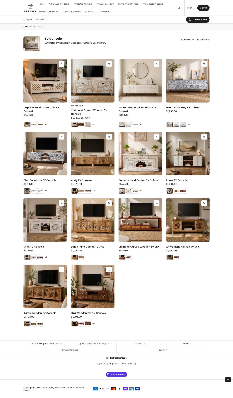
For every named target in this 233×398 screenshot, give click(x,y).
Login (189, 7)
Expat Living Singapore (107, 363)
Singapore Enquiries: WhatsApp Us (93, 343)
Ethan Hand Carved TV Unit (87, 246)
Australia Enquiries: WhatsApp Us (47, 343)
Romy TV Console (176, 180)
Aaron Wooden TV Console (39, 313)
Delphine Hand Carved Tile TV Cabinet (41, 109)
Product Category (105, 4)
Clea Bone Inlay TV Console (39, 180)
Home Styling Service (128, 4)
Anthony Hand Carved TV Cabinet (139, 180)
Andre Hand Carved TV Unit (182, 246)
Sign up (203, 7)
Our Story (89, 11)
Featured (185, 39)
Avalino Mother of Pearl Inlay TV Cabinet (138, 109)
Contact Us (104, 11)
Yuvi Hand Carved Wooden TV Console (89, 112)
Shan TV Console (33, 246)
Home (42, 4)
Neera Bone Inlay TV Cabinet (183, 107)
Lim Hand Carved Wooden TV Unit (139, 246)
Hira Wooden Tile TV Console (88, 313)
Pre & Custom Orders (153, 4)
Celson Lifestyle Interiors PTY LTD (56, 387)
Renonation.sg (129, 363)
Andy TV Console (81, 180)
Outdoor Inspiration (71, 11)
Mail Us (186, 343)
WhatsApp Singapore (59, 4)
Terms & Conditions (48, 11)
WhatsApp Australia (83, 4)
